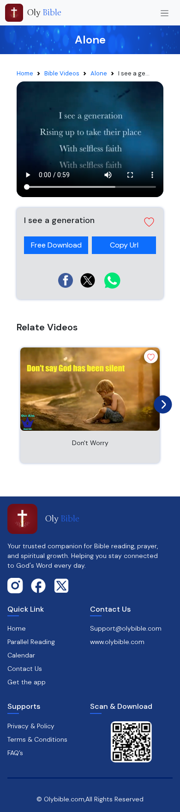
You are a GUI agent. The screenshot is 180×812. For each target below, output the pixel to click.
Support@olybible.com (126, 628)
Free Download (56, 245)
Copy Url (124, 243)
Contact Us (24, 668)
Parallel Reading (31, 642)
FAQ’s (15, 753)
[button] (90, 222)
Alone (98, 73)
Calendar (21, 655)
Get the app (26, 682)
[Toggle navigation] (164, 13)
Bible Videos (61, 73)
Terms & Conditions (37, 739)
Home (25, 73)
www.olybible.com (117, 642)
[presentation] (161, 402)
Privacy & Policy (30, 726)
